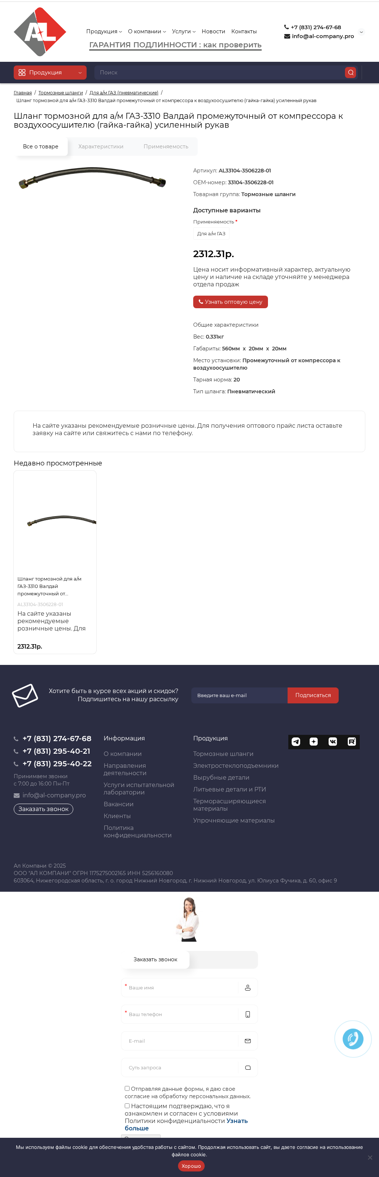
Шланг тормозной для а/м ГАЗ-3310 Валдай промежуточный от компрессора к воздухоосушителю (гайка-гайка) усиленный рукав (50, 586)
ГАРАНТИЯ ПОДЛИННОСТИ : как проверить (175, 44)
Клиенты (117, 816)
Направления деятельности (125, 769)
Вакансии (119, 804)
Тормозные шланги (223, 753)
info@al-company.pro (322, 36)
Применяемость (166, 146)
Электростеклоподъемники (236, 765)
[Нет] (369, 1157)
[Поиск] (350, 72)
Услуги (182, 31)
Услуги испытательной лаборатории (139, 788)
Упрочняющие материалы (234, 820)
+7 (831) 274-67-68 (315, 27)
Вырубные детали (221, 777)
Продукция (102, 31)
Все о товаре (40, 146)
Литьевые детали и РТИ (229, 789)
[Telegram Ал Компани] (295, 742)
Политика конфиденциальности (138, 831)
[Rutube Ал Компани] (351, 742)
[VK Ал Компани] (332, 742)
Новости (213, 31)
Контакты (244, 31)
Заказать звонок (43, 809)
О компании (145, 31)
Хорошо (191, 1166)
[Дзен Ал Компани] (314, 742)
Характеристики (101, 146)
